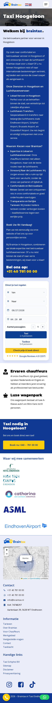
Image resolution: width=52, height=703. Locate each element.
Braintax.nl (22, 696)
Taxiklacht (8, 647)
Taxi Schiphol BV (11, 661)
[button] (46, 4)
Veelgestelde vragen (13, 639)
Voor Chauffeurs (11, 631)
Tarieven (7, 623)
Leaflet (24, 578)
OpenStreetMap (35, 578)
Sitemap (7, 665)
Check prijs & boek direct (26, 350)
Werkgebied (9, 635)
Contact (7, 643)
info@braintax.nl (15, 600)
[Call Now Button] (6, 697)
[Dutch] (27, 4)
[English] (30, 4)
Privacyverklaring (11, 673)
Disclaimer (8, 669)
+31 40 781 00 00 (22, 271)
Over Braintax (10, 627)
